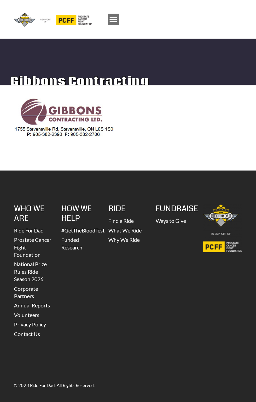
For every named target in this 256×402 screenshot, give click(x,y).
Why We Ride (124, 239)
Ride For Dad (29, 230)
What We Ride (125, 230)
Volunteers (26, 315)
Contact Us (27, 334)
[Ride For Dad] (53, 19)
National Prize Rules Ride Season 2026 (30, 271)
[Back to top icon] (224, 388)
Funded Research (71, 243)
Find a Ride (121, 220)
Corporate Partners (26, 292)
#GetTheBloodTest (81, 230)
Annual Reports (32, 305)
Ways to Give (171, 220)
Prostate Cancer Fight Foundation (32, 247)
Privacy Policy (30, 324)
